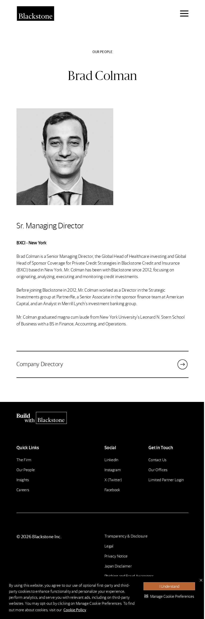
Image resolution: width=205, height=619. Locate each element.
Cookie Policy (75, 609)
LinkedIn (111, 459)
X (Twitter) (113, 479)
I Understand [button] (169, 586)
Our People (25, 469)
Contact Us (157, 459)
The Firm (24, 459)
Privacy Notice (116, 555)
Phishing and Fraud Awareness (129, 575)
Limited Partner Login (166, 479)
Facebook (112, 489)
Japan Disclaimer (118, 565)
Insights (22, 479)
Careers (22, 489)
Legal (109, 545)
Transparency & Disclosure (126, 535)
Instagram (112, 469)
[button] (169, 596)
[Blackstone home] (102, 418)
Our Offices (158, 469)
